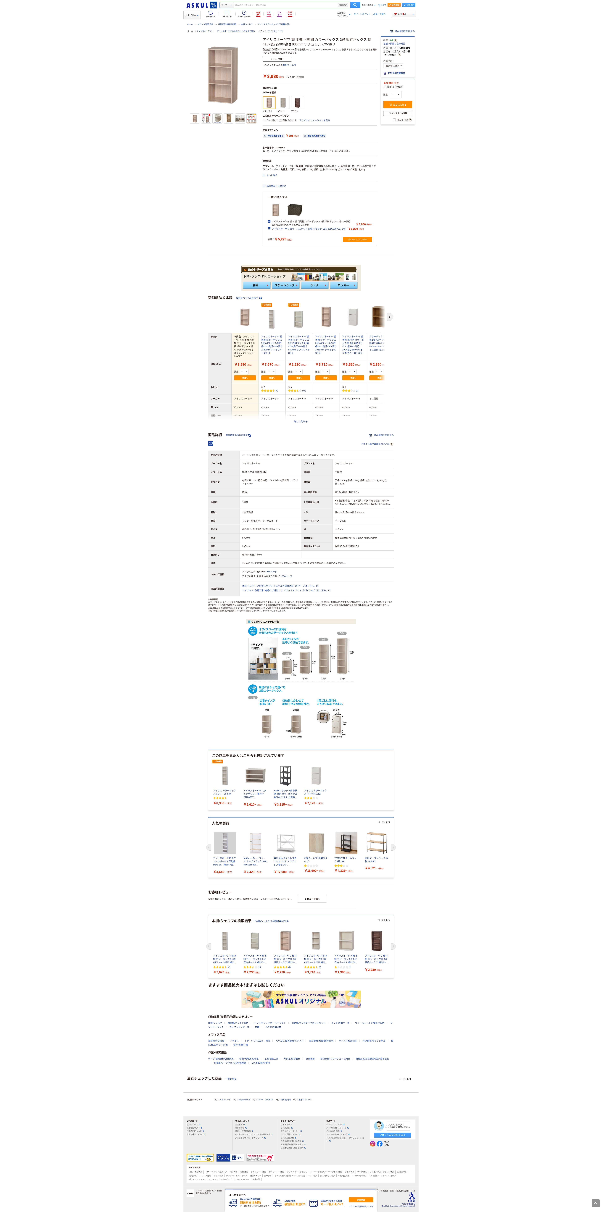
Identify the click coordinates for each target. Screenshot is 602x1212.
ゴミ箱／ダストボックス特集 (382, 1172)
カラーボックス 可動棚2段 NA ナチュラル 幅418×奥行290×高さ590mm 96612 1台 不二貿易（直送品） (380, 343)
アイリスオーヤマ (204, 31)
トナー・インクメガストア (216, 1172)
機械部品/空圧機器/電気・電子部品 (372, 1058)
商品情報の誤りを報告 (237, 435)
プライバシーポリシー (290, 1131)
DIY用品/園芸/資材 (261, 1063)
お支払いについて (194, 1131)
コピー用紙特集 (195, 1172)
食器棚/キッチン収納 (238, 1023)
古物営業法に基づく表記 (291, 1141)
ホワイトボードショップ (297, 1172)
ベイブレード (225, 1100)
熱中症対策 (286, 1100)
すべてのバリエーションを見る (314, 120)
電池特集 (244, 1172)
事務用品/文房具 (216, 1041)
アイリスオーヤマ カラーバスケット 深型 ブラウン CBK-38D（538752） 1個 (309, 229)
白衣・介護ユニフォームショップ (382, 1176)
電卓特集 (233, 1172)
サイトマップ (286, 1125)
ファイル (234, 1041)
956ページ (272, 571)
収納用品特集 (343, 1176)
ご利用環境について (289, 1134)
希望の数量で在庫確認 (394, 43)
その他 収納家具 (273, 1027)
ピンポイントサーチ (241, 1179)
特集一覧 (256, 1179)
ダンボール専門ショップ (236, 1176)
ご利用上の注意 (287, 1138)
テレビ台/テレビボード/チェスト (270, 1023)
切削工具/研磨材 (292, 1058)
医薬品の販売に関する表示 (292, 1148)
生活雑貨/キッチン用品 (374, 1041)
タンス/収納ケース (340, 1023)
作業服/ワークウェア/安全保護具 (230, 1063)
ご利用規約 (285, 1128)
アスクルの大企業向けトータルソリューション (345, 1139)
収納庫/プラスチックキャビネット (308, 1023)
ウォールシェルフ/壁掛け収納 (369, 1023)
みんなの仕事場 (333, 1131)
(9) (320, 967)
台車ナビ (268, 1176)
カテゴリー (190, 15)
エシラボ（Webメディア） (336, 1134)
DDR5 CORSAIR (266, 1100)
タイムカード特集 (258, 1172)
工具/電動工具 (271, 1058)
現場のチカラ (255, 1176)
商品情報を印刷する (404, 31)
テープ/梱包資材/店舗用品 (221, 1058)
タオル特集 (218, 1176)
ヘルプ (383, 5)
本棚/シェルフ (247, 24)
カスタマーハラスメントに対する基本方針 (253, 1134)
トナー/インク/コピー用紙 (257, 1041)
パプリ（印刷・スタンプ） (336, 1128)
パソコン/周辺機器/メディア (289, 1041)
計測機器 (310, 1058)
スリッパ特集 (205, 1176)
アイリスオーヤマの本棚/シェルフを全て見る (236, 31)
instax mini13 (244, 1100)
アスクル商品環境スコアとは (375, 444)
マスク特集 (312, 1176)
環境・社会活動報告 (243, 1131)
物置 (257, 1027)
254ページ (287, 576)
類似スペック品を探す (247, 298)
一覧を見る (230, 1079)
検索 (355, 5)
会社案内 (238, 1125)
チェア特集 (349, 1172)
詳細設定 (343, 5)
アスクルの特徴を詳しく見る (361, 1207)
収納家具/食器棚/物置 (227, 24)
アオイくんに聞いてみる (393, 1135)
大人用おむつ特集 (327, 1176)
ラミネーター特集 (276, 1172)
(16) (304, 390)
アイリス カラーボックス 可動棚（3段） (274, 24)
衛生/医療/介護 (240, 1045)
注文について (192, 1125)
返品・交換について (195, 1134)
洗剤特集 (193, 1176)
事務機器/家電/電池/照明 (321, 1041)
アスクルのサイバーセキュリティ (249, 1138)
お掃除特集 (402, 1172)
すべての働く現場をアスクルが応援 (290, 1176)
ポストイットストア (197, 1179)
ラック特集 (362, 1172)
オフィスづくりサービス (219, 1179)
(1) (357, 390)
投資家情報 (239, 1128)
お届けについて (193, 1128)
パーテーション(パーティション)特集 (326, 1172)
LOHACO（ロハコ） (334, 1125)
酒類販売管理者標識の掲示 (292, 1145)
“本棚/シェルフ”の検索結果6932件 (272, 921)
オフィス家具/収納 (205, 24)
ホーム (190, 24)
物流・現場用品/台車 (249, 1058)
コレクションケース (239, 1027)
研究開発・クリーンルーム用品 (335, 1058)
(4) (277, 390)
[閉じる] (377, 1190)
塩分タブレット (305, 1100)
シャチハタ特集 (359, 1176)
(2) (289, 967)
